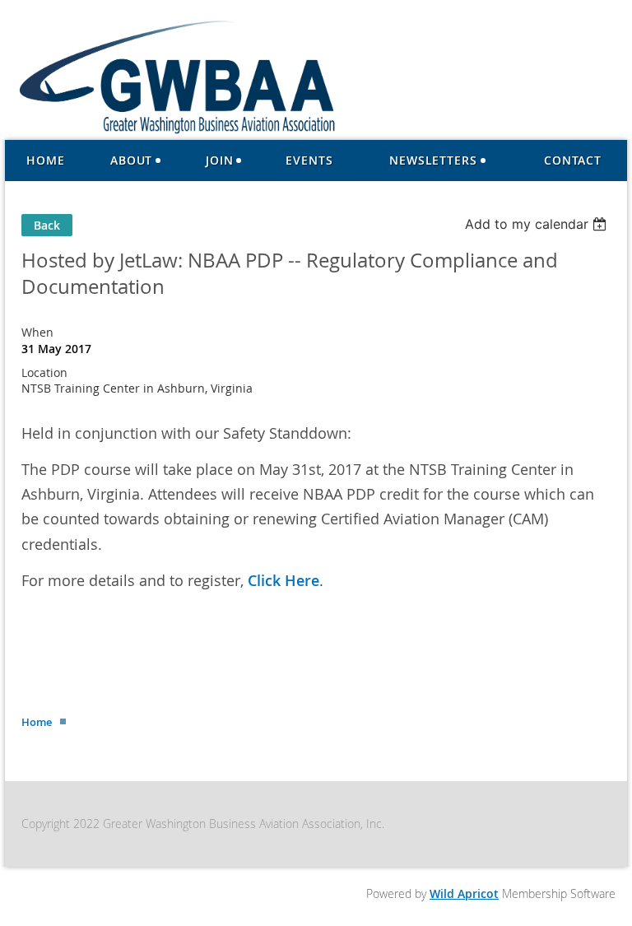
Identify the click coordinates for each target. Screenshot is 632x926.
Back (47, 225)
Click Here (283, 580)
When (37, 332)
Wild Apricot (464, 893)
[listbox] (538, 224)
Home (36, 721)
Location (44, 372)
